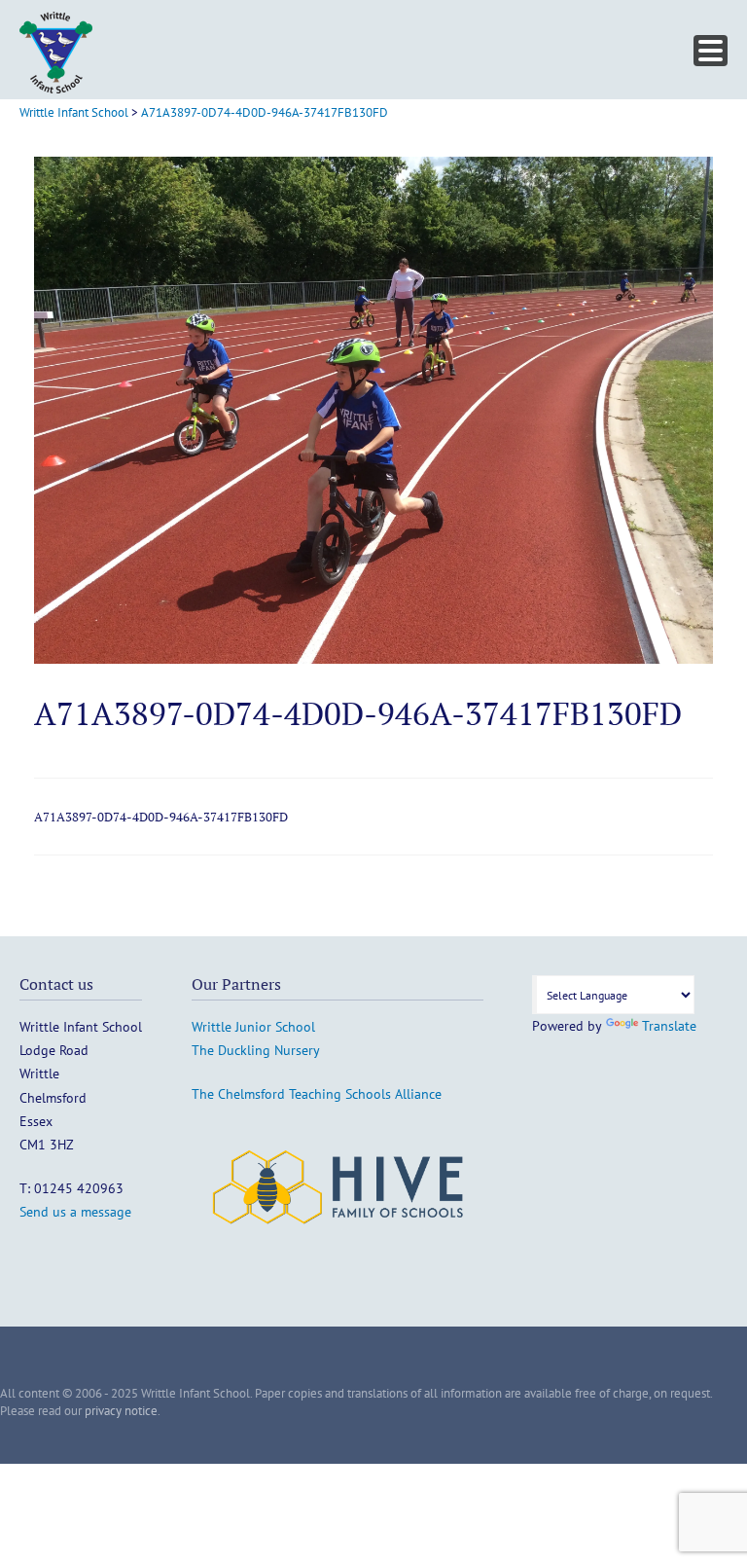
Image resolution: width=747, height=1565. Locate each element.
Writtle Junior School (253, 1027)
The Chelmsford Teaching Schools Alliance (317, 1094)
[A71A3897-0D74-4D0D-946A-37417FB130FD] (373, 658)
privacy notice (121, 1410)
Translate (669, 1026)
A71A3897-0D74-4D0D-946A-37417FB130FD (161, 816)
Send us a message (75, 1211)
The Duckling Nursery (256, 1050)
